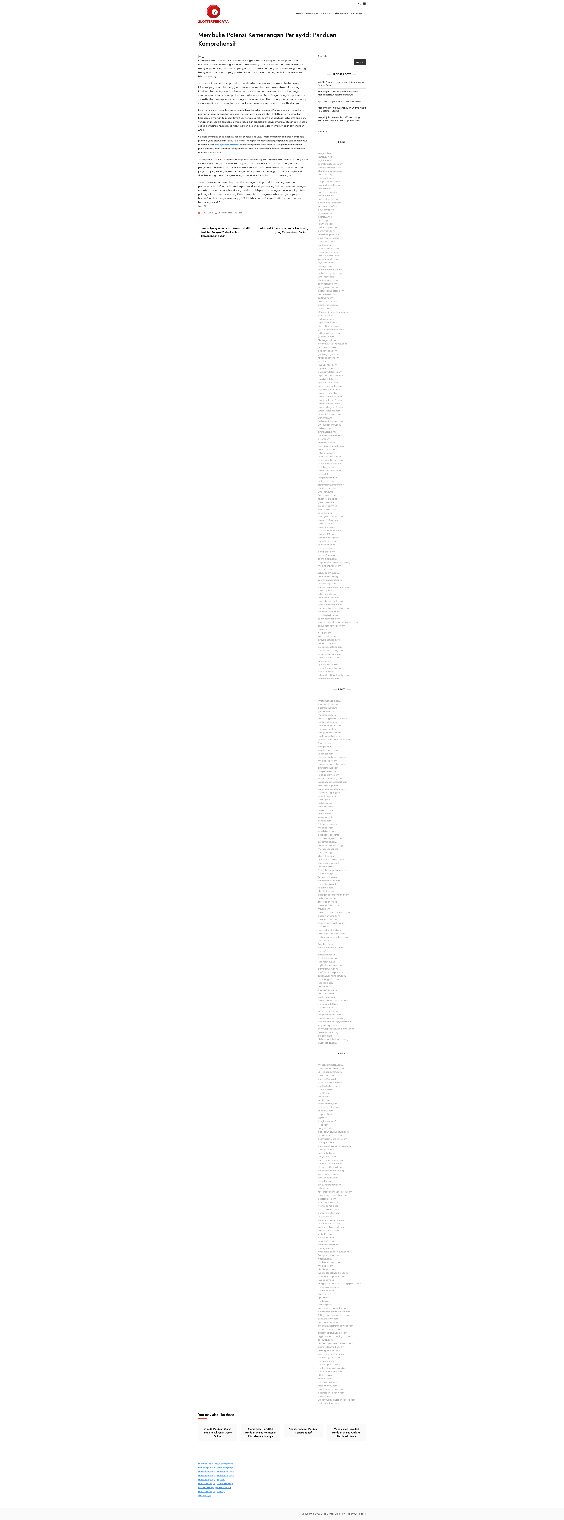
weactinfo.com (326, 1241)
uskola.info (323, 474)
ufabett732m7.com (328, 520)
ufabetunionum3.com (330, 396)
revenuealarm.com (328, 657)
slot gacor (356, 13)
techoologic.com (327, 558)
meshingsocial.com (328, 1244)
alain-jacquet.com (328, 1142)
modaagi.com (325, 827)
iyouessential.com (328, 252)
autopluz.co (324, 746)
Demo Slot (312, 13)
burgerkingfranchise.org (331, 1170)
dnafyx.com (324, 245)
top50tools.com (327, 796)
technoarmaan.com (329, 618)
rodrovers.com (326, 319)
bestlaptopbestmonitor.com (334, 912)
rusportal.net (325, 1114)
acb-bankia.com (327, 1290)
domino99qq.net (327, 1078)
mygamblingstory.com (330, 1064)
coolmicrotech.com (328, 597)
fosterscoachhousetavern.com (335, 1191)
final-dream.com (327, 495)
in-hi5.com (324, 1100)
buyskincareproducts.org (331, 1018)
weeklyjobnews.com (329, 1350)
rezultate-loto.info (328, 378)
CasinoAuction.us (327, 958)
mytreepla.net (326, 368)
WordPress (360, 1513)
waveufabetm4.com (329, 414)
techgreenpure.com (329, 287)
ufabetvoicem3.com (329, 410)
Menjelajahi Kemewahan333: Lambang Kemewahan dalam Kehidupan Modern (339, 119)
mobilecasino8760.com (330, 947)
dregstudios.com (327, 841)
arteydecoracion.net (329, 905)
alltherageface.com (329, 639)
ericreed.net (324, 940)
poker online (223, 1487)
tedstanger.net (326, 467)
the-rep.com (325, 799)
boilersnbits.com (327, 1198)
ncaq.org (323, 220)
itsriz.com (323, 1124)
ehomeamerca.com (329, 280)
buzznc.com (324, 629)
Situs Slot (326, 13)
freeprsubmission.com (330, 530)
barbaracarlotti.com (329, 1004)
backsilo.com (325, 1301)
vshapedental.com (328, 572)
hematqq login (206, 1487)
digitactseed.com (328, 304)
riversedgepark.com (329, 185)
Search (322, 56)
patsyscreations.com (329, 202)
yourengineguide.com (330, 579)
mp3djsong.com (327, 714)
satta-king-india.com (329, 326)
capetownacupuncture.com (333, 1131)
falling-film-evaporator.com (333, 1315)
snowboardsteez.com (330, 1223)
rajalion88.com (326, 178)
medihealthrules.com (329, 565)
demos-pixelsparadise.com (333, 757)
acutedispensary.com (330, 1329)
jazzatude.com (326, 810)
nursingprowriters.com (330, 1322)
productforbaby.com (329, 1184)
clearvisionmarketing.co (331, 484)
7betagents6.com (328, 340)
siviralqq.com (325, 1304)
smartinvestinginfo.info (330, 456)
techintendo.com (327, 283)
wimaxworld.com (327, 866)
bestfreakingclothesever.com (334, 1311)
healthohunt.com (327, 449)
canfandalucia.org (328, 576)
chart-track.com (327, 855)
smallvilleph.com (327, 831)
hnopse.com (325, 1378)
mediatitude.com (327, 760)
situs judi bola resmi (227, 144)
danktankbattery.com (330, 1262)
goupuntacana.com (329, 181)
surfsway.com (325, 297)
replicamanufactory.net (331, 375)
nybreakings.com (327, 583)
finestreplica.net (327, 442)
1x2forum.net (325, 156)
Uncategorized (225, 212)
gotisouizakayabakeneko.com (334, 1145)
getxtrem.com (326, 1237)
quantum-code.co (328, 488)
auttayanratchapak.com (331, 1160)
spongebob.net (326, 1153)
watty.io (322, 1117)
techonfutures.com (328, 555)
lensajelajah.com (327, 213)
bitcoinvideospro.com (330, 1135)
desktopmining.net (328, 1007)
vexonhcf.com (325, 753)
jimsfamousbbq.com (329, 700)
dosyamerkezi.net (328, 771)
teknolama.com (326, 1181)
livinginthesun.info (327, 1121)
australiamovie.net (328, 707)
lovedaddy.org (326, 1279)
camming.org (325, 174)
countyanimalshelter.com (332, 1353)
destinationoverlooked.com (333, 1368)
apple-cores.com (327, 996)
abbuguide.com (326, 266)
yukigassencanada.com (331, 329)
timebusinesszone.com (331, 1389)
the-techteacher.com (330, 604)
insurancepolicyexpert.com (333, 781)
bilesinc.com (324, 820)
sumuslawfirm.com (328, 1318)
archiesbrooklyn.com (329, 880)
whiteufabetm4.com (329, 424)
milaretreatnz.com (328, 824)
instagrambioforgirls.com (331, 1227)
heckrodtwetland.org (329, 930)
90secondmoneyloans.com (333, 311)
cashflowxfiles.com (328, 1230)
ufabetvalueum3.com (330, 400)
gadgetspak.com (327, 350)
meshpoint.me (326, 1149)
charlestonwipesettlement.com (335, 1343)
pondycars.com (326, 551)
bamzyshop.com (327, 548)
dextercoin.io (325, 1035)
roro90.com (324, 1093)
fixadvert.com (325, 743)
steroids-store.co (327, 901)
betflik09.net (325, 216)
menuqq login (205, 1463)
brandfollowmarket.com (331, 1346)
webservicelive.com (328, 678)
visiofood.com (325, 523)
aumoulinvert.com (328, 968)
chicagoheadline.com (330, 170)
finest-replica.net (327, 498)
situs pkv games (224, 1463)
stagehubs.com (326, 153)
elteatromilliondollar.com (331, 1167)
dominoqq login (206, 1471)
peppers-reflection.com (331, 1392)
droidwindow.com (327, 527)
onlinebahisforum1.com (330, 167)
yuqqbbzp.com (326, 336)
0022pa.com (324, 813)
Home (299, 13)
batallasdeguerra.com (330, 838)
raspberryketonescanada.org (334, 562)
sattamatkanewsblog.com (332, 1332)
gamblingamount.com (330, 1371)
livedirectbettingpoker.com (333, 1272)
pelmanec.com (326, 1075)
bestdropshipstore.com (331, 290)
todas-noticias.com (329, 1107)
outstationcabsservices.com (334, 586)
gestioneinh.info (326, 502)
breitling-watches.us (329, 736)
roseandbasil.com (328, 919)
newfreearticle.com (328, 1205)
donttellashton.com (329, 1086)
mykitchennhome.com (330, 965)
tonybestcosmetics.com (331, 625)
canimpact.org (326, 986)
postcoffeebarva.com (330, 1163)
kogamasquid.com (328, 1025)
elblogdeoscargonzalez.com (333, 894)
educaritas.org (326, 209)
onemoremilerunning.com (332, 1219)
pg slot (221, 1479)
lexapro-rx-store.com (329, 1014)
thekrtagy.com (326, 590)
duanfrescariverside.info (331, 435)
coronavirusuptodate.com (332, 343)
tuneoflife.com (326, 1396)
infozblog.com (326, 887)
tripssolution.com (327, 322)
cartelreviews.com (328, 294)
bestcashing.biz (326, 873)
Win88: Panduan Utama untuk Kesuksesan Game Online (341, 84)
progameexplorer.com (330, 646)
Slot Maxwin (341, 13)
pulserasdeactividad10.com (333, 1000)
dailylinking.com (326, 241)
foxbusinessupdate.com (331, 1276)
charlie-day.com (327, 1269)
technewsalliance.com (330, 460)
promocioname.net (328, 863)
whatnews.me (325, 491)
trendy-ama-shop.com (331, 516)
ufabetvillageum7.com (330, 407)
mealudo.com (325, 1265)
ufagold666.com (327, 534)
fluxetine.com (325, 944)
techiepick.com (326, 544)
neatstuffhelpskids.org (330, 845)
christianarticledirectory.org (333, 1039)
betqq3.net (324, 951)
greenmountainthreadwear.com (335, 1325)
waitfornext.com (327, 481)
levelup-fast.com (327, 364)
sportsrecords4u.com (330, 386)
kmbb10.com (325, 1234)
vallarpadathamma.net (331, 1174)
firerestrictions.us (327, 877)
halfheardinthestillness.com (333, 933)
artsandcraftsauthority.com (333, 675)
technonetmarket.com (330, 463)
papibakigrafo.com (328, 979)
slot (240, 212)
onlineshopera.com (328, 227)
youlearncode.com (328, 259)
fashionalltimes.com (329, 611)
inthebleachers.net (328, 1011)
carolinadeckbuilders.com (332, 788)
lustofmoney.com (327, 1385)
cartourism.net (326, 993)
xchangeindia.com (328, 594)
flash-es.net (324, 1294)
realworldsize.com (328, 1177)
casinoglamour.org (328, 1032)
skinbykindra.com (327, 636)
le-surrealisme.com (328, 774)
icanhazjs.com (326, 982)
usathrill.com (325, 569)
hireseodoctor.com (328, 357)
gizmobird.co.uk (326, 711)
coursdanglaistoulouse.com (333, 718)
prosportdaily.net (327, 505)
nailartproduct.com (328, 301)
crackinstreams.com (329, 347)
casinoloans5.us (326, 954)
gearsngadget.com (328, 354)
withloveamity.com (328, 255)
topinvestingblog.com (330, 792)
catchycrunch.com (328, 192)
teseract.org (325, 512)
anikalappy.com (326, 428)
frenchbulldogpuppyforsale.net (335, 1021)
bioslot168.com (326, 671)
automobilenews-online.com (334, 608)
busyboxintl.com (327, 1156)
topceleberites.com (329, 389)
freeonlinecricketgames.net (333, 870)
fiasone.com (325, 1258)
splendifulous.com (328, 382)
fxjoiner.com (324, 632)
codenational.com (328, 643)
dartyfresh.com (326, 230)
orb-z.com (323, 1188)
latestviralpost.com (328, 1202)
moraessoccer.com (328, 848)
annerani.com (325, 806)
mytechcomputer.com (330, 668)
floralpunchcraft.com (329, 1255)
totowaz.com (325, 1339)
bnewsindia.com (327, 541)
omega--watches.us (329, 732)
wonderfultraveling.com (331, 859)
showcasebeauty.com (330, 778)
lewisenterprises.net (329, 234)
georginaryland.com (329, 915)
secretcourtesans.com (330, 163)
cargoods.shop (326, 1128)
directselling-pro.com (329, 653)
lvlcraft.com (324, 308)
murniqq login (224, 1483)
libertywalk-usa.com (329, 704)
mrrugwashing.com (328, 1286)
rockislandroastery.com (331, 650)
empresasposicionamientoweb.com (338, 622)
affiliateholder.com (328, 1403)
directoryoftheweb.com (331, 1082)
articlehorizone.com (329, 333)
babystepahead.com (329, 1364)
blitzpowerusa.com (328, 1209)
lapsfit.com (324, 361)
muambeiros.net (327, 884)
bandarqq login (206, 1467)
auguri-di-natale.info (329, 725)
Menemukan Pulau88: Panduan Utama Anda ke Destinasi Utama (342, 109)
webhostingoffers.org (330, 273)
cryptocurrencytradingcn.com (334, 1336)
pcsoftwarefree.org (328, 237)
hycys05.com (325, 1216)
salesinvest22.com (328, 509)
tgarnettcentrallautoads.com (334, 739)
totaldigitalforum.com (330, 615)
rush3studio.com (327, 1089)
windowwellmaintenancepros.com (336, 1399)
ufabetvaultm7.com (329, 403)
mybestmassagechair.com (333, 937)
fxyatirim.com (325, 262)
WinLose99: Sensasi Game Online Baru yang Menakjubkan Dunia (283, 230)
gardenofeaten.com (329, 1212)
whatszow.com (326, 276)
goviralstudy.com (327, 989)
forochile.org (325, 852)
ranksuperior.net (327, 1361)
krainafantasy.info (328, 1103)
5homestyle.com (327, 1042)
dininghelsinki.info (327, 431)
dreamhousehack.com (330, 601)
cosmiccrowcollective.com (332, 1138)
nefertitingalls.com (328, 199)
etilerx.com (324, 438)
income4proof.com (328, 206)
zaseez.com (324, 188)
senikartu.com (325, 1110)
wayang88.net (326, 417)
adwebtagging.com (329, 1357)
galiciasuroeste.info (328, 834)
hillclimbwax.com (327, 1375)
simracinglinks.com (328, 767)
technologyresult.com (330, 269)
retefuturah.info (326, 453)
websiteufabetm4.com (331, 421)
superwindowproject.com (332, 975)
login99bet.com (326, 160)
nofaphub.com (326, 195)
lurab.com (323, 661)
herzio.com (324, 1096)
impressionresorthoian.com (333, 1308)
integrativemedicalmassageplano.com (339, 1283)
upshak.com (324, 1297)
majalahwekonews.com (331, 1068)
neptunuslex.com (327, 721)
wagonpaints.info (327, 477)
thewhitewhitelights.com (331, 922)
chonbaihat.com (327, 891)
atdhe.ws (323, 926)
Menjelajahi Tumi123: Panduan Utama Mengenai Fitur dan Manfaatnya (338, 93)
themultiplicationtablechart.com (336, 1028)
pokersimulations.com (330, 371)
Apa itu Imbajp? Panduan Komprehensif (339, 101)
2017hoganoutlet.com (330, 1071)
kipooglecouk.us (326, 961)
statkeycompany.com (330, 785)
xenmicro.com (325, 223)
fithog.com (324, 908)
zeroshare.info (326, 817)
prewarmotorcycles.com (331, 764)
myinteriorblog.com (328, 537)
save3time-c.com (328, 750)
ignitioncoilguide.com (329, 664)
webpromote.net (327, 898)
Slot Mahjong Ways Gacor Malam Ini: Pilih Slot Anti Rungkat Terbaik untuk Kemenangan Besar (225, 232)
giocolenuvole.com (328, 248)
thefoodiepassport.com (331, 972)
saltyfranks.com (326, 803)
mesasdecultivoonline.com (333, 1195)
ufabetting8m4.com (329, 393)
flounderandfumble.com (331, 445)
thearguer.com (326, 1248)
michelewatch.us (327, 729)
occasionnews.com (328, 1382)
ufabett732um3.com (329, 470)
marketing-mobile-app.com (333, 1251)
